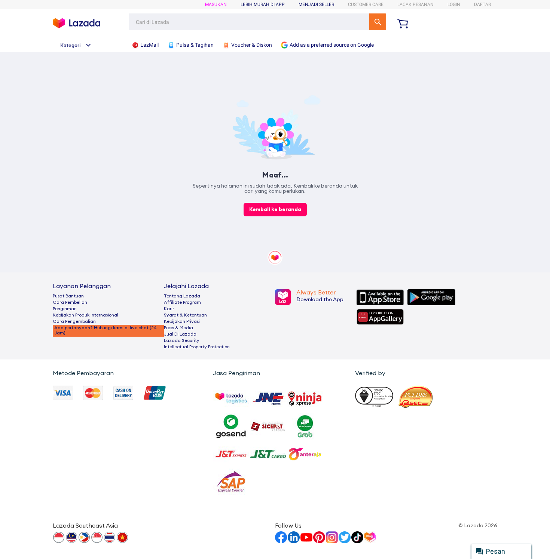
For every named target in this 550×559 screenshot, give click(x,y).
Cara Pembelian (70, 302)
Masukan (216, 4)
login (453, 4)
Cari (377, 21)
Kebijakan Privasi (182, 321)
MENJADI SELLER (316, 4)
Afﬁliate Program (182, 302)
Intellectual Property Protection (197, 347)
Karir (169, 308)
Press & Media (178, 327)
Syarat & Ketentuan (185, 315)
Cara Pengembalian (74, 321)
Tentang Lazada (182, 296)
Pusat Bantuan (68, 296)
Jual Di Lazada (180, 334)
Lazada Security (181, 340)
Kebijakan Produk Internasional (85, 315)
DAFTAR (482, 4)
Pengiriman (65, 308)
